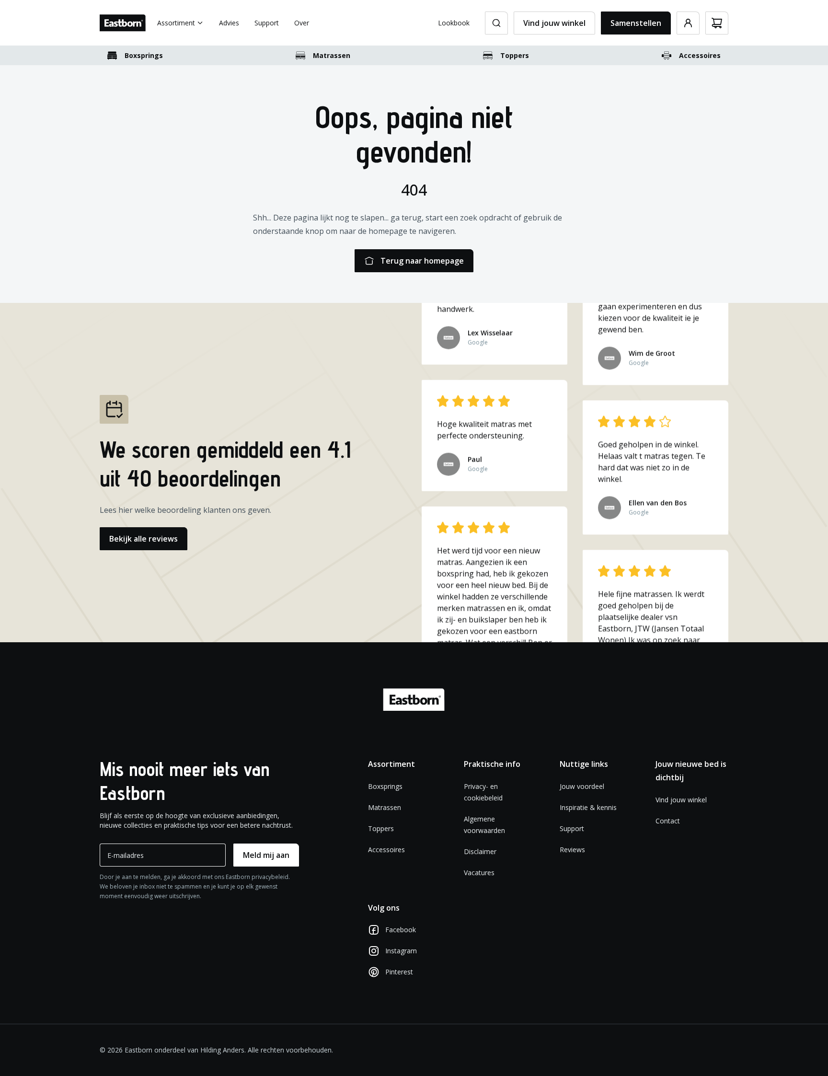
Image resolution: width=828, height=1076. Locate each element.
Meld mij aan (266, 855)
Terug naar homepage (422, 260)
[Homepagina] (123, 23)
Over (301, 22)
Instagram (401, 950)
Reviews (572, 849)
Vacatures (479, 872)
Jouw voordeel (582, 786)
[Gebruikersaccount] (688, 23)
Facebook (400, 929)
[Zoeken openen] (496, 23)
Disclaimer (480, 851)
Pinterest (399, 971)
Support (266, 22)
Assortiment (176, 22)
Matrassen (331, 55)
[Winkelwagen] (716, 23)
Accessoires (700, 55)
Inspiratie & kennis (588, 807)
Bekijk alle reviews (143, 538)
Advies (229, 22)
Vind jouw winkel (554, 23)
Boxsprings (144, 55)
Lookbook (454, 22)
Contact (668, 820)
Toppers (514, 55)
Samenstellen (635, 23)
